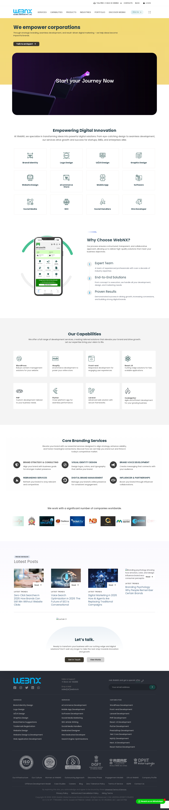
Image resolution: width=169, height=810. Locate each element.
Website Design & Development (28, 734)
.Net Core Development (121, 734)
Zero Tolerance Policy (95, 784)
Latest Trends (21, 592)
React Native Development (122, 747)
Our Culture (37, 777)
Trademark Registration (24, 726)
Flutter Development (119, 726)
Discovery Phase (95, 777)
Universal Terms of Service (115, 789)
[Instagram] (20, 687)
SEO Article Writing (70, 722)
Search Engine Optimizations (75, 739)
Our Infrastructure (20, 777)
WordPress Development (121, 705)
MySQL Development (119, 738)
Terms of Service (115, 784)
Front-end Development (121, 709)
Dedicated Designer (71, 730)
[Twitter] (26, 687)
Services (42, 12)
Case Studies (59, 784)
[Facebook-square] (14, 687)
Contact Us (139, 784)
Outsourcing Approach (74, 777)
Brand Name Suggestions (25, 722)
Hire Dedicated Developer (73, 734)
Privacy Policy (62, 793)
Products (71, 12)
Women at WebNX (53, 777)
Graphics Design (20, 717)
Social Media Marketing (72, 717)
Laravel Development (119, 713)
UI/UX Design (19, 713)
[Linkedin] (32, 687)
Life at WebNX (133, 777)
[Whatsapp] (38, 687)
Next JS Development (120, 742)
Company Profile (149, 777)
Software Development (72, 713)
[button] (149, 12)
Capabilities (56, 12)
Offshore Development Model (38, 784)
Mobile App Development (73, 709)
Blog (81, 784)
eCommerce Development (74, 705)
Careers (72, 784)
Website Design (20, 730)
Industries (85, 12)
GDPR (128, 784)
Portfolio (100, 12)
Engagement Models (114, 777)
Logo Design (18, 709)
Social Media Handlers (72, 726)
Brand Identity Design (23, 705)
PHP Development (118, 717)
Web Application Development (27, 739)
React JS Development (120, 722)
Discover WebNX (117, 12)
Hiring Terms (107, 793)
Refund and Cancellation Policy (85, 793)
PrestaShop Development (122, 730)
